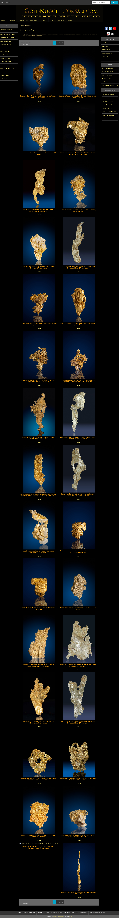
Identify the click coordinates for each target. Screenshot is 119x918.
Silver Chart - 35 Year (108, 105)
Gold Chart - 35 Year (108, 101)
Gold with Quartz (5, 58)
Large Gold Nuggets (5, 44)
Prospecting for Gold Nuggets (110, 85)
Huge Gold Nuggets (5, 41)
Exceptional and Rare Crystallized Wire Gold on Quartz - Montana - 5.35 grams (78, 836)
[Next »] (61, 43)
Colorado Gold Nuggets (6, 72)
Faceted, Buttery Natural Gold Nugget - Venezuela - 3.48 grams (38, 608)
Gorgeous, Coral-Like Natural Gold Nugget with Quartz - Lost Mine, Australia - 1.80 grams (78, 381)
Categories (12, 20)
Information (33, 20)
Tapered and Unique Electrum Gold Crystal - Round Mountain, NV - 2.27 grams (77, 438)
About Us (52, 20)
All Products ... (4, 78)
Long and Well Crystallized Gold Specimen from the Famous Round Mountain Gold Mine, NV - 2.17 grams (38, 495)
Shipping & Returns (107, 53)
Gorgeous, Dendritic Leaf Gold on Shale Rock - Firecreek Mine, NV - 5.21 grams (38, 847)
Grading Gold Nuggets (108, 71)
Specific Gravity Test (108, 108)
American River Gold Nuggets (8, 34)
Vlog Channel (24, 20)
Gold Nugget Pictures (108, 94)
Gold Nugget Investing (108, 82)
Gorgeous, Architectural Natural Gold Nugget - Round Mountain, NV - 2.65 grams (38, 665)
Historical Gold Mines (108, 115)
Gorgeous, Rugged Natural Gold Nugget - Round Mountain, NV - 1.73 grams (38, 267)
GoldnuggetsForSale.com (58, 916)
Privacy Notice (105, 56)
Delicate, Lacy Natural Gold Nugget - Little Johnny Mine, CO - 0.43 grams (38, 96)
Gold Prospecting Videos (109, 98)
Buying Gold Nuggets (107, 68)
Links (104, 118)
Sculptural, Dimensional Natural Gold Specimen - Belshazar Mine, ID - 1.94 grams (38, 381)
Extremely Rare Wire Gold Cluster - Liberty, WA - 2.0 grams (78, 608)
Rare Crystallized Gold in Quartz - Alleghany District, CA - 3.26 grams (38, 551)
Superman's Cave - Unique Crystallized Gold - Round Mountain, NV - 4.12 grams (78, 779)
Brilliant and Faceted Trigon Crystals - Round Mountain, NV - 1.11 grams (38, 438)
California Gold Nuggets (7, 68)
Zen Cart (70, 916)
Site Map (104, 60)
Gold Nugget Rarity (107, 78)
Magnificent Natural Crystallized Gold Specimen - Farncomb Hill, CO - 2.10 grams (38, 779)
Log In (8, 2)
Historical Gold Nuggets (109, 111)
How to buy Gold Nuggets (29, 912)
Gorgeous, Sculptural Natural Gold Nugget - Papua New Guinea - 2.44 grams (77, 551)
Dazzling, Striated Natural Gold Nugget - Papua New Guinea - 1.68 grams (77, 324)
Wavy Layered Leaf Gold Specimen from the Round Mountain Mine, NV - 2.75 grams (78, 722)
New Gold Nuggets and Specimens (6, 30)
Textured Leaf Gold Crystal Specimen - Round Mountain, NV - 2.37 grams (38, 722)
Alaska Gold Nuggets (5, 61)
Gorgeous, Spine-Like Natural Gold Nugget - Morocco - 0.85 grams (77, 893)
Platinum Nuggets (5, 75)
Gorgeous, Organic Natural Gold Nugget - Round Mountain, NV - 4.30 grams (38, 836)
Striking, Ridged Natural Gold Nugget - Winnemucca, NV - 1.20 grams (77, 96)
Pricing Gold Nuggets (107, 75)
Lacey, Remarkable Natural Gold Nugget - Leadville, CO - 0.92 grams (78, 210)
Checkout (69, 20)
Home (2, 2)
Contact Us (61, 20)
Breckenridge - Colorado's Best (8, 48)
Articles (43, 20)
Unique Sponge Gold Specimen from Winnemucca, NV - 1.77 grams (38, 153)
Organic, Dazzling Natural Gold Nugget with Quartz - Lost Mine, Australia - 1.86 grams (38, 324)
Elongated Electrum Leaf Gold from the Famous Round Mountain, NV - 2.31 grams (77, 494)
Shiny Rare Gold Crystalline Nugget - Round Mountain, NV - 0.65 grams (38, 210)
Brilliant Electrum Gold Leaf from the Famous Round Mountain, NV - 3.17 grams (78, 665)
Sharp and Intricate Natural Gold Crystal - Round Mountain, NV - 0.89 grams (77, 153)
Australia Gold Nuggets (6, 65)
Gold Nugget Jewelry (6, 55)
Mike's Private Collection (7, 37)
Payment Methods (106, 49)
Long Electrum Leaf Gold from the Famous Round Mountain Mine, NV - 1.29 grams (78, 267)
